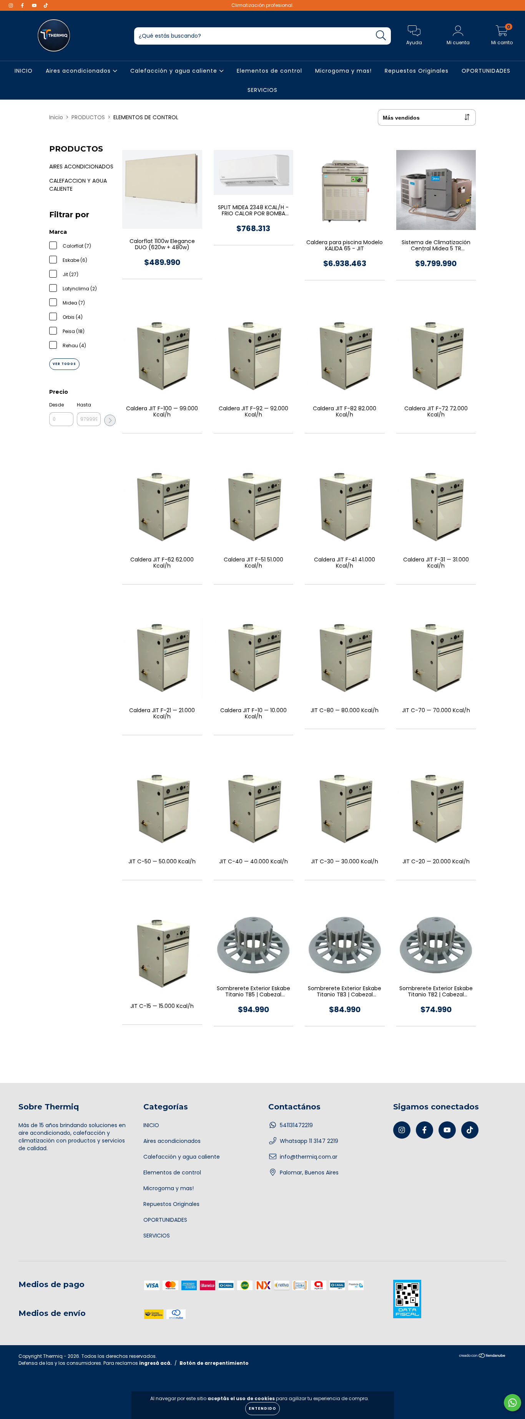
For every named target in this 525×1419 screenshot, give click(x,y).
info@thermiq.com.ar (308, 1157)
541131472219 (296, 1125)
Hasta (84, 404)
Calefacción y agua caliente (174, 71)
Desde (56, 404)
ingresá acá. (155, 1363)
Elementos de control (269, 71)
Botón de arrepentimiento (214, 1363)
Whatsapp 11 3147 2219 (309, 1141)
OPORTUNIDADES (486, 71)
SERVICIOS (262, 90)
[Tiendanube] (483, 1356)
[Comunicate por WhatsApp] (512, 1402)
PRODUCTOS (88, 117)
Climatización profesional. (262, 5)
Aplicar (110, 420)
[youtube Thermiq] (35, 5)
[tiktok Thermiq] (46, 5)
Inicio (56, 117)
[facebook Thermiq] (23, 5)
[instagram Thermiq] (11, 5)
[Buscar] (381, 36)
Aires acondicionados (79, 71)
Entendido (262, 1408)
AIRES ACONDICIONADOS (81, 166)
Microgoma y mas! (343, 71)
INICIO (24, 71)
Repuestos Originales (417, 71)
